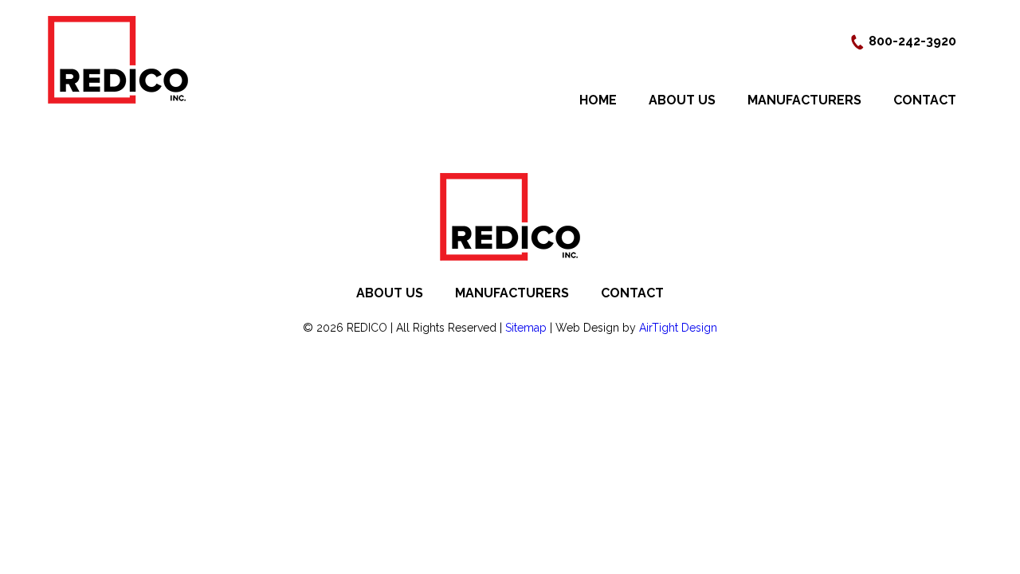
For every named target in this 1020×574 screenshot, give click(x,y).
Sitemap (526, 327)
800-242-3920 (910, 41)
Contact (924, 100)
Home (598, 100)
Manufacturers (804, 100)
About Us (682, 100)
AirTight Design (678, 327)
